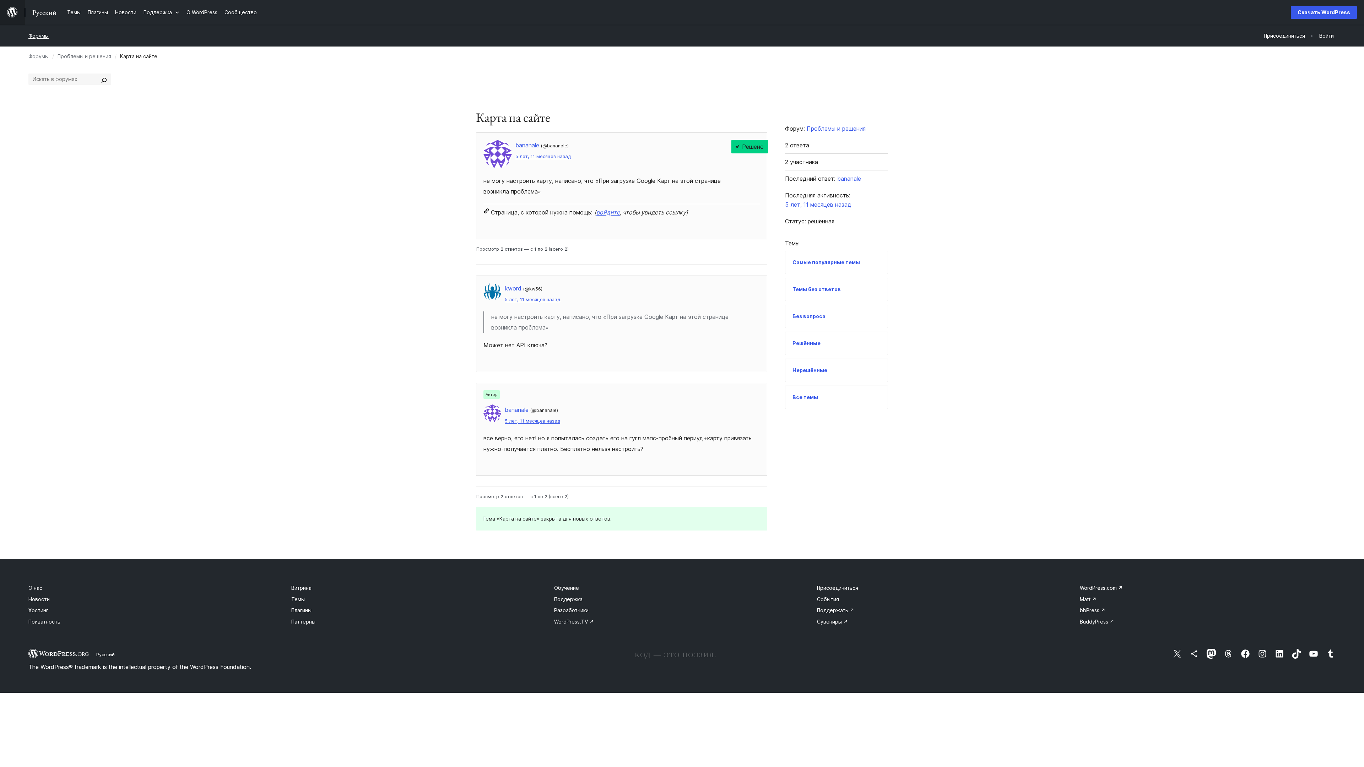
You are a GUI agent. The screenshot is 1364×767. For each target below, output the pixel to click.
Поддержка (568, 599)
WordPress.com (1101, 588)
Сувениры (832, 622)
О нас (35, 588)
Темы (298, 599)
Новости (39, 599)
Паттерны (303, 622)
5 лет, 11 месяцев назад (543, 156)
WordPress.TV (574, 622)
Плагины (301, 610)
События (828, 599)
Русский (105, 654)
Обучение (566, 588)
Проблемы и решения (84, 56)
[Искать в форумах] (104, 79)
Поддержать (835, 610)
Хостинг (38, 610)
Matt (1088, 599)
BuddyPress (1097, 622)
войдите (608, 212)
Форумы (38, 36)
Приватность (44, 622)
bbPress (1092, 610)
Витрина (301, 588)
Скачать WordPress (1324, 12)
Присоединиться (837, 588)
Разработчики (571, 610)
